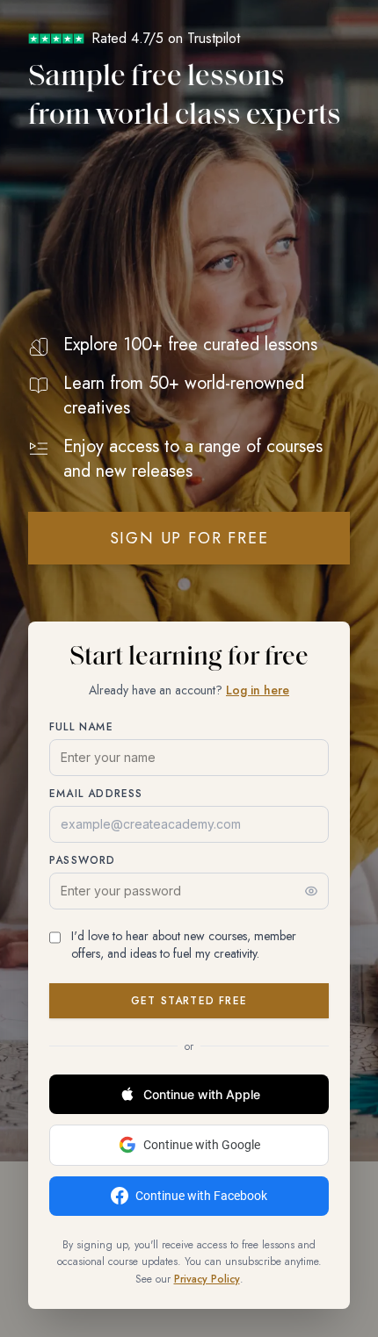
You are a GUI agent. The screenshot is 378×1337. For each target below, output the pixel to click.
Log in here (257, 690)
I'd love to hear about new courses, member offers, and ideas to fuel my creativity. (183, 944)
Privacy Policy (207, 1279)
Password (82, 860)
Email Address (96, 794)
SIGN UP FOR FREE (189, 538)
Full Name (81, 727)
